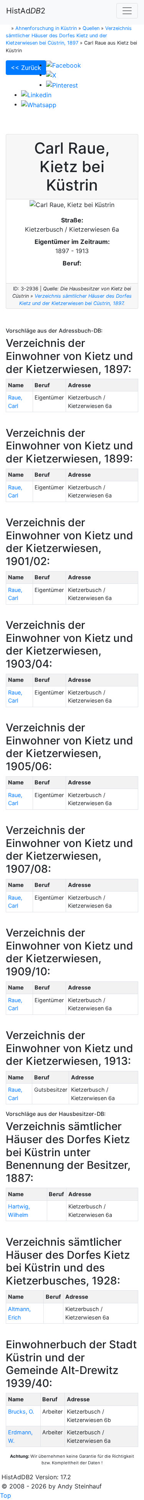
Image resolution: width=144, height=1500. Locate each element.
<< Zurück (26, 67)
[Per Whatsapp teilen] (38, 104)
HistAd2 (25, 10)
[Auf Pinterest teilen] (62, 84)
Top (5, 1495)
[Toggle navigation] (127, 10)
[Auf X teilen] (51, 74)
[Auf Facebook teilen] (63, 65)
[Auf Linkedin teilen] (36, 94)
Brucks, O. (21, 1411)
